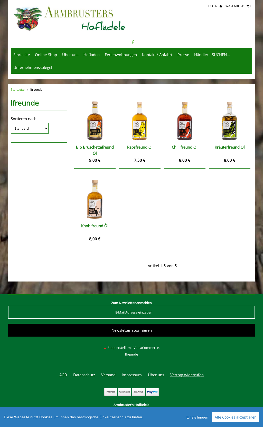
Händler (201, 54)
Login (213, 6)
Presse (183, 54)
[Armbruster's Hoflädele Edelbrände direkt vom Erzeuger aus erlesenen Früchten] (70, 31)
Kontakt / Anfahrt (157, 54)
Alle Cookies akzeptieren (236, 417)
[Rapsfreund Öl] (139, 120)
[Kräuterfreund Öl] (229, 120)
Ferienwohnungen (121, 54)
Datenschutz (84, 374)
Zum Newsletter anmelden (131, 302)
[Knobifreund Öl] (94, 199)
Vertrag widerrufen (187, 374)
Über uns (70, 54)
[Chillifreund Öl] (184, 120)
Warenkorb (239, 6)
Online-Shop (46, 54)
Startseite (21, 54)
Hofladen (91, 54)
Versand (108, 374)
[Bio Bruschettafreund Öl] (94, 120)
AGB (63, 374)
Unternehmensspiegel (32, 67)
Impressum (132, 374)
